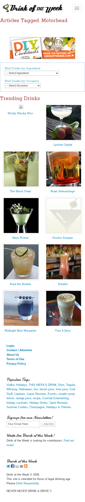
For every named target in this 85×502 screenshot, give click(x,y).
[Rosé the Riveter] (21, 279)
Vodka (10, 384)
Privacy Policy (16, 363)
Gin (36, 389)
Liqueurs (19, 393)
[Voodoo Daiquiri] (63, 233)
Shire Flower (20, 238)
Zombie (63, 284)
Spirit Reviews (58, 402)
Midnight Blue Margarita (20, 331)
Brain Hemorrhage (63, 191)
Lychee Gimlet (62, 145)
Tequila (70, 384)
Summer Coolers (17, 407)
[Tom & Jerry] (63, 326)
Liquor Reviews (36, 393)
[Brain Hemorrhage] (63, 186)
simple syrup (66, 393)
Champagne (36, 407)
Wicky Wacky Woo (20, 113)
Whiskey (12, 389)
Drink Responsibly (27, 483)
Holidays (21, 384)
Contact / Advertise (19, 350)
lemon (10, 398)
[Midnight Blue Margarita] (21, 326)
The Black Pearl (20, 191)
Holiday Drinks (38, 402)
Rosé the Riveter (20, 284)
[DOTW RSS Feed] (25, 466)
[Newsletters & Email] (17, 466)
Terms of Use (15, 359)
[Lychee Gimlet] (63, 140)
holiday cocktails (17, 402)
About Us (13, 354)
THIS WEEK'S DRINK (43, 384)
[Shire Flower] (21, 233)
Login (10, 345)
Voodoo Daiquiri (62, 238)
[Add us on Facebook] (12, 466)
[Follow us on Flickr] (21, 466)
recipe (37, 398)
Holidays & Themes (58, 407)
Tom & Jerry (62, 331)
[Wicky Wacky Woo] (21, 108)
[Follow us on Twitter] (8, 466)
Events (52, 393)
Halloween (25, 389)
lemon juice (47, 389)
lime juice (62, 389)
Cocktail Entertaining (55, 398)
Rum (61, 384)
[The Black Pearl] (21, 186)
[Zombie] (63, 279)
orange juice (23, 398)
